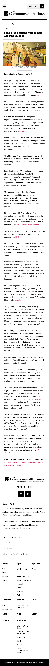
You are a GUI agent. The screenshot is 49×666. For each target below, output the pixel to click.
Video (34, 613)
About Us (6, 542)
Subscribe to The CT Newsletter (15, 554)
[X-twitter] (28, 494)
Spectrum (36, 563)
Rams (4, 605)
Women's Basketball (24, 580)
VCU (3, 569)
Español (6, 620)
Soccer (19, 588)
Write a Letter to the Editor (23, 606)
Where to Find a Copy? (22, 627)
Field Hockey (21, 595)
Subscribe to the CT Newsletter (24, 633)
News (5, 563)
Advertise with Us (23, 645)
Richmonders (7, 609)
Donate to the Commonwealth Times (22, 650)
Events (34, 569)
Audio (20, 613)
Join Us (19, 641)
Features (6, 599)
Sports (20, 563)
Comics (6, 613)
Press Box (20, 573)
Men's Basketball (23, 576)
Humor (35, 599)
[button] (4, 6)
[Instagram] (21, 494)
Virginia (5, 580)
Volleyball (20, 591)
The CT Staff (7, 548)
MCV (4, 573)
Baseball (20, 584)
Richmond (6, 576)
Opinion (20, 599)
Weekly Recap (22, 569)
